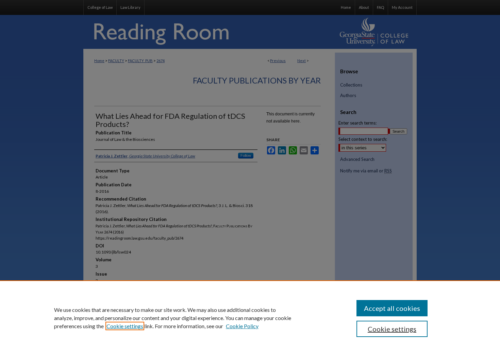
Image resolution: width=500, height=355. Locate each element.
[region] (250, 317)
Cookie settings (124, 326)
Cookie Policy (242, 326)
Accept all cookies (392, 308)
